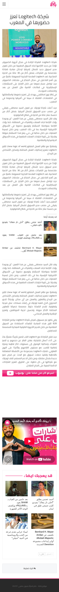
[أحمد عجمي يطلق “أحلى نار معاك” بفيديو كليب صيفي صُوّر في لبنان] (50, 226)
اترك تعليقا (28, 568)
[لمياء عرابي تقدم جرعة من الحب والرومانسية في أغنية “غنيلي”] (16, 521)
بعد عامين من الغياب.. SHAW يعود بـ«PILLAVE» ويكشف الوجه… (22, 236)
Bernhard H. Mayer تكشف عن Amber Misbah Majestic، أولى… (22, 249)
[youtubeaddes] (29, 373)
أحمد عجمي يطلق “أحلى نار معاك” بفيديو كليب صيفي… (22, 223)
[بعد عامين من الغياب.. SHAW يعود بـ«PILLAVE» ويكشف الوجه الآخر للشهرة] (50, 239)
